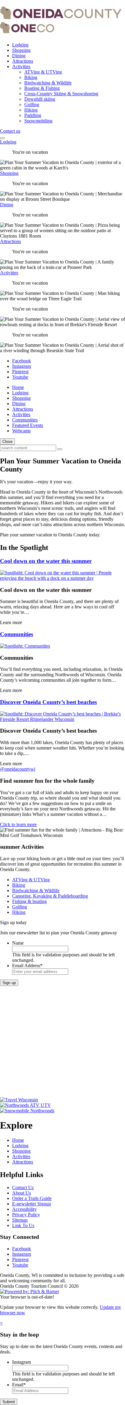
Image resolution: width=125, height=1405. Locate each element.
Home (18, 387)
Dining (18, 55)
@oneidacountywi (17, 769)
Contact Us (23, 1187)
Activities (21, 66)
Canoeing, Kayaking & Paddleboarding (50, 895)
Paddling (32, 115)
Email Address (27, 965)
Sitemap (20, 1220)
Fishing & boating (29, 901)
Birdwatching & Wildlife (48, 82)
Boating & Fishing (42, 88)
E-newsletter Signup (31, 1203)
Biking (30, 77)
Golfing (31, 104)
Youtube (20, 377)
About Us (21, 1192)
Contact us (10, 131)
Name (18, 943)
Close (7, 441)
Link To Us (23, 1225)
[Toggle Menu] (2, 138)
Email (19, 1384)
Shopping (21, 50)
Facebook (21, 360)
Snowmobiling (38, 120)
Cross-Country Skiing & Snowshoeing (61, 93)
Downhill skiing (39, 99)
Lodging (20, 44)
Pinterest (20, 371)
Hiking (31, 109)
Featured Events (27, 425)
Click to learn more (18, 824)
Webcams (21, 430)
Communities (25, 419)
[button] (59, 449)
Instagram (21, 366)
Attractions (22, 61)
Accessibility (24, 1209)
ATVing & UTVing (43, 71)
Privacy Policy (26, 1214)
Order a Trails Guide (32, 1198)
